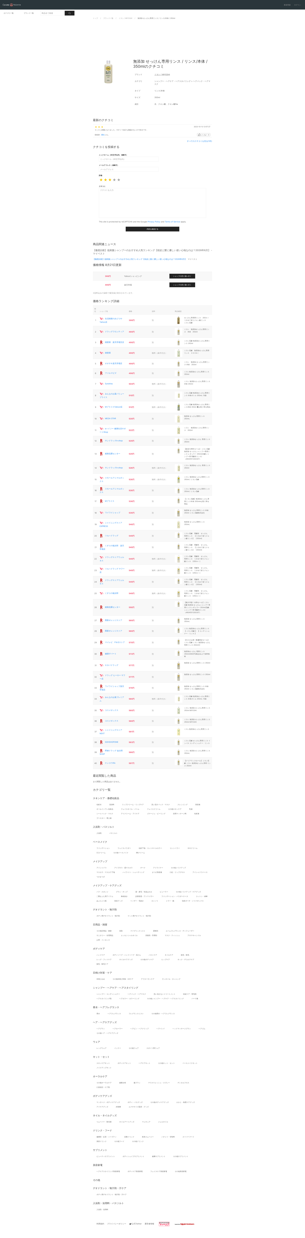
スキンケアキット (103, 1063)
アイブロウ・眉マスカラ (123, 868)
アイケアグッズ (102, 1107)
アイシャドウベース (200, 872)
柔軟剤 (155, 931)
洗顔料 (111, 804)
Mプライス (109, 501)
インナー (117, 1048)
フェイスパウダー (124, 848)
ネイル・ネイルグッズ (105, 1115)
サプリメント (100, 1150)
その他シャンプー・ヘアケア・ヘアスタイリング (165, 999)
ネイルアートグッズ (126, 1122)
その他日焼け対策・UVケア (123, 979)
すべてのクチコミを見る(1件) (199, 141)
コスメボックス (111, 710)
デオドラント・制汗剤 (105, 909)
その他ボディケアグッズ (159, 1102)
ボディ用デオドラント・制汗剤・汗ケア (112, 1194)
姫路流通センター (112, 454)
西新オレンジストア (113, 620)
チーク (142, 868)
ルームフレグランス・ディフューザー (180, 931)
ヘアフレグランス (114, 1014)
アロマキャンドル (194, 935)
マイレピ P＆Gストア (115, 642)
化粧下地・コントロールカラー (150, 848)
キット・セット (101, 1056)
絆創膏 (118, 1107)
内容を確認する (152, 229)
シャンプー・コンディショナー (108, 994)
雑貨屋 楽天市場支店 (114, 342)
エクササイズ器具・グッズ (139, 1107)
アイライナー (158, 868)
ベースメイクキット (190, 1063)
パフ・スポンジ (102, 892)
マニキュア (146, 1122)
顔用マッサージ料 (179, 814)
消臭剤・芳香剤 (151, 935)
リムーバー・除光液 (104, 1122)
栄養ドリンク (129, 1137)
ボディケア (99, 948)
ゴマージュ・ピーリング (156, 814)
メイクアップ (100, 861)
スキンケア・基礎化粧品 (106, 798)
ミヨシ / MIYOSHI (125, 18)
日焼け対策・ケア (102, 972)
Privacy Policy (154, 221)
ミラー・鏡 (170, 901)
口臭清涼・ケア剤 (103, 1087)
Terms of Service (172, 221)
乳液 (191, 809)
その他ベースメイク (120, 853)
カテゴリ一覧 (9, 13)
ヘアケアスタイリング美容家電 (108, 1171)
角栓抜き (124, 896)
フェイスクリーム (153, 809)
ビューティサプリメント (106, 1156)
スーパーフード (188, 1137)
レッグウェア (102, 1048)
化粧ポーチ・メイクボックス (193, 901)
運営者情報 (149, 1224)
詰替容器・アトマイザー (144, 896)
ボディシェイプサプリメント (133, 1156)
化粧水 (99, 804)
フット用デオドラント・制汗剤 (139, 916)
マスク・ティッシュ (172, 935)
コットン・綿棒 (202, 896)
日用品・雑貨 (100, 924)
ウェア (96, 1041)
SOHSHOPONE (111, 742)
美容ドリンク (102, 1141)
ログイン (297, 5)
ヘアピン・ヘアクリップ (139, 1029)
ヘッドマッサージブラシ (182, 1029)
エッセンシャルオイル (129, 935)
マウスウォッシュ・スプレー (159, 1083)
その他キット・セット (166, 1063)
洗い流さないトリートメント (164, 994)
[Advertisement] (152, 38)
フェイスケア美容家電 (158, 1171)
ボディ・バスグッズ (135, 1102)
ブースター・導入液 (104, 818)
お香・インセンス (103, 940)
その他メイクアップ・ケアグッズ (188, 892)
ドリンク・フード (102, 1130)
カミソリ (154, 901)
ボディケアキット (124, 1063)
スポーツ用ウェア (153, 1048)
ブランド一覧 (29, 13)
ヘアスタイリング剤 (104, 999)
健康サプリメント (158, 1156)
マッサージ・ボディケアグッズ (108, 1102)
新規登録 (287, 5)
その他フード (119, 1141)
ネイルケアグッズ (126, 959)
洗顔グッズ (118, 901)
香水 (98, 1014)
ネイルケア (169, 955)
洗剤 (121, 931)
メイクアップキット (104, 1068)
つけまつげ (101, 877)
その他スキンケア (174, 809)
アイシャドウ (102, 868)
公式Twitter (137, 1224)
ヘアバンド (160, 1029)
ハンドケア (101, 955)
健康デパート (110, 653)
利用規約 (100, 1224)
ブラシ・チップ (122, 892)
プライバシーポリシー (116, 1224)
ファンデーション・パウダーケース (174, 896)
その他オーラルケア (104, 1083)
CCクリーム (101, 853)
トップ (95, 18)
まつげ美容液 (157, 872)
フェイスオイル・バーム (130, 809)
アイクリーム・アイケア (130, 814)
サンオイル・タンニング (171, 979)
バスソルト (113, 833)
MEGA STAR (110, 418)
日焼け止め (101, 979)
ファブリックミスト (137, 931)
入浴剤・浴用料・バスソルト (108, 1203)
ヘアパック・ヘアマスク (137, 994)
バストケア (153, 955)
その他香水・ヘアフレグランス (163, 1014)
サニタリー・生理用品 (105, 935)
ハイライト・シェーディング (133, 872)
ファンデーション (103, 848)
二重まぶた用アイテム (105, 896)
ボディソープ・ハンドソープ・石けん (127, 955)
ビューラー (164, 892)
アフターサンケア (147, 979)
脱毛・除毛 (185, 955)
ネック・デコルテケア (186, 959)
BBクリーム (140, 853)
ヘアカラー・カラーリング (129, 999)
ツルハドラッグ (111, 536)
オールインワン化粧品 (105, 809)
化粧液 (196, 814)
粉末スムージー (148, 1137)
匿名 (103, 135)
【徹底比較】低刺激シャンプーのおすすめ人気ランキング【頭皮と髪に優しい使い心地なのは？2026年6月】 (140, 259)
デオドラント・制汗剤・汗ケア (109, 1188)
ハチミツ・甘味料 (168, 1137)
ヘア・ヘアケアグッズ (105, 1022)
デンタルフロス (183, 1083)
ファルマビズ (110, 373)
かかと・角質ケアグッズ (185, 1102)
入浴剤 (99, 833)
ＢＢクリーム (193, 848)
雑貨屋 (108, 353)
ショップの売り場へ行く (182, 276)
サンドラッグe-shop (114, 440)
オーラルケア (100, 1076)
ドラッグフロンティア (114, 331)
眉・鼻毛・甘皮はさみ (143, 892)
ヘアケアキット (144, 1063)
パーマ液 (194, 999)
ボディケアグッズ (102, 1096)
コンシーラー (175, 848)
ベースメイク (100, 841)
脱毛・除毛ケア (102, 964)
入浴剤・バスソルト (103, 826)
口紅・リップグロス (177, 872)
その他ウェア (134, 1048)
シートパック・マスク (105, 814)
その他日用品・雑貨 (104, 931)
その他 (96, 1180)
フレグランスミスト (136, 1014)
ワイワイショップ (112, 512)
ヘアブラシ (101, 1029)
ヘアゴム (202, 1029)
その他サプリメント (180, 1156)
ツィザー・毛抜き (137, 901)
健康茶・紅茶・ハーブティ (107, 1137)
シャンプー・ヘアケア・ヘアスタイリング (172, 81)
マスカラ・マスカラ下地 (106, 872)
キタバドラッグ (111, 665)
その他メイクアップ (178, 868)
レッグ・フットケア (104, 959)
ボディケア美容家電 (135, 1171)
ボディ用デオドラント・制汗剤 (108, 916)
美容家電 (97, 1165)
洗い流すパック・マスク (160, 804)
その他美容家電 (180, 1171)
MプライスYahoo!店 (113, 407)
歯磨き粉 (122, 1083)
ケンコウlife (110, 763)
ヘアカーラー (118, 1029)
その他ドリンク (138, 1141)
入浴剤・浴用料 (102, 1209)
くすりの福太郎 (111, 593)
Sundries (109, 384)
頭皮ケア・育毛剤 (189, 994)
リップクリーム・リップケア (133, 804)
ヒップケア (165, 959)
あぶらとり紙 (102, 901)
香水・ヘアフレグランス (106, 1007)
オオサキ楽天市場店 (113, 363)
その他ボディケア (147, 959)
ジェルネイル (163, 1122)
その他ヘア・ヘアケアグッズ (107, 1033)
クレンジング (183, 804)
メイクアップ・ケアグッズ (107, 885)
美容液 (197, 804)
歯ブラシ (137, 1083)
